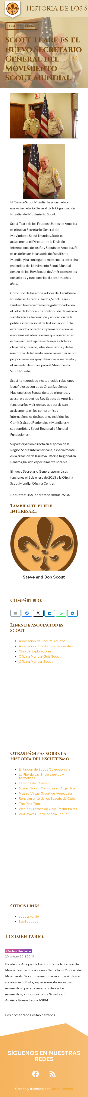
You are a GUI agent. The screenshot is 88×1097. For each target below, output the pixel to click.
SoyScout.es (28, 922)
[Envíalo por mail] (15, 613)
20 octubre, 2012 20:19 (19, 956)
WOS (66, 495)
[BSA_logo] (12, 3)
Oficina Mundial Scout (36, 662)
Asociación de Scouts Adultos (42, 641)
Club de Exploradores (35, 651)
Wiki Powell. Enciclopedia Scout (43, 814)
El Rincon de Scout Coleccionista (44, 769)
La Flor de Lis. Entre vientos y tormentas (41, 776)
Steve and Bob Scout (44, 577)
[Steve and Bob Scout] (44, 544)
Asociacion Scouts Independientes (46, 646)
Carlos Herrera (62, 1089)
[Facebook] (35, 1073)
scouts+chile (29, 916)
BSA (30, 495)
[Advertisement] (44, 706)
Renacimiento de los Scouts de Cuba (47, 798)
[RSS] (52, 1073)
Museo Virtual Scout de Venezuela (45, 793)
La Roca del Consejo (35, 783)
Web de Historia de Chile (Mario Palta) (48, 809)
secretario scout (47, 495)
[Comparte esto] (27, 613)
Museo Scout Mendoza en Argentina (47, 788)
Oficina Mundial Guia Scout (40, 656)
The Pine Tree (29, 804)
